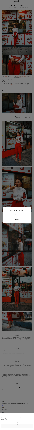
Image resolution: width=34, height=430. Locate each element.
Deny (17, 424)
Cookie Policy (16, 428)
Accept (17, 422)
